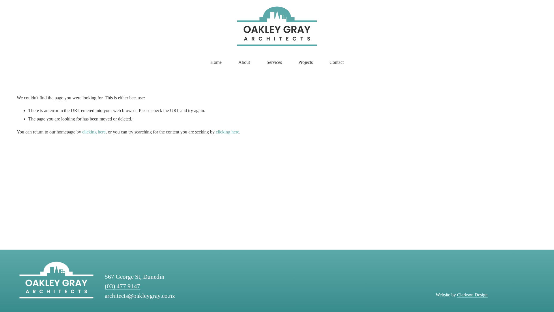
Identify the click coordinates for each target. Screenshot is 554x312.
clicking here (94, 131)
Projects (305, 62)
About (244, 62)
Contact (337, 62)
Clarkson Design (472, 294)
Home (216, 62)
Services (274, 62)
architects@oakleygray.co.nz (140, 296)
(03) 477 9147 (122, 286)
